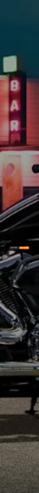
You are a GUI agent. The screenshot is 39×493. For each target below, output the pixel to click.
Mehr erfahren (14, 248)
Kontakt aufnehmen (24, 248)
